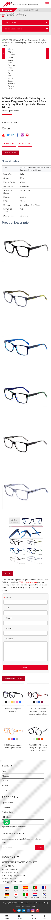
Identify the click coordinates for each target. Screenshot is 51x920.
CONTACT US (25, 144)
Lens (3, 822)
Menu (6, 916)
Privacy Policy (19, 907)
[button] (3, 53)
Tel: (7, 608)
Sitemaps (28, 907)
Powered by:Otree (41, 903)
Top (44, 916)
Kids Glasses (6, 817)
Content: (8, 639)
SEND (25, 667)
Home (20, 10)
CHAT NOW (9, 144)
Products (27, 10)
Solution (5, 786)
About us (5, 776)
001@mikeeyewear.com (28, 582)
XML (34, 907)
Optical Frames (7, 803)
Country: (9, 628)
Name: (7, 597)
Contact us (6, 790)
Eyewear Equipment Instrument (14, 827)
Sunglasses (6, 807)
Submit (39, 848)
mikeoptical (11, 879)
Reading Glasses (8, 812)
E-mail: (8, 618)
